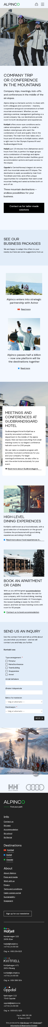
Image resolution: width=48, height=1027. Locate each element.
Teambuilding (14, 667)
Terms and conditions (13, 889)
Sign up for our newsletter (17, 913)
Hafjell (9, 855)
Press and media (11, 877)
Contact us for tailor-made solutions (24, 208)
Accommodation (11, 829)
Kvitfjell (10, 850)
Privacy (7, 885)
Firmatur (12, 661)
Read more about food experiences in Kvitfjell (21, 540)
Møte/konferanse (16, 664)
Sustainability (9, 897)
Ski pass (7, 825)
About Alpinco (10, 873)
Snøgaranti (8, 901)
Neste (38, 718)
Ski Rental (8, 837)
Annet (11, 674)
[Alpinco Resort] (12, 4)
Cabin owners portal (12, 893)
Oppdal (9, 859)
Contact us (8, 821)
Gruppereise (14, 671)
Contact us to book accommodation (22, 612)
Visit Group (24, 1023)
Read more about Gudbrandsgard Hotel (21, 469)
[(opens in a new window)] (14, 772)
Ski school (8, 833)
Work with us (9, 881)
